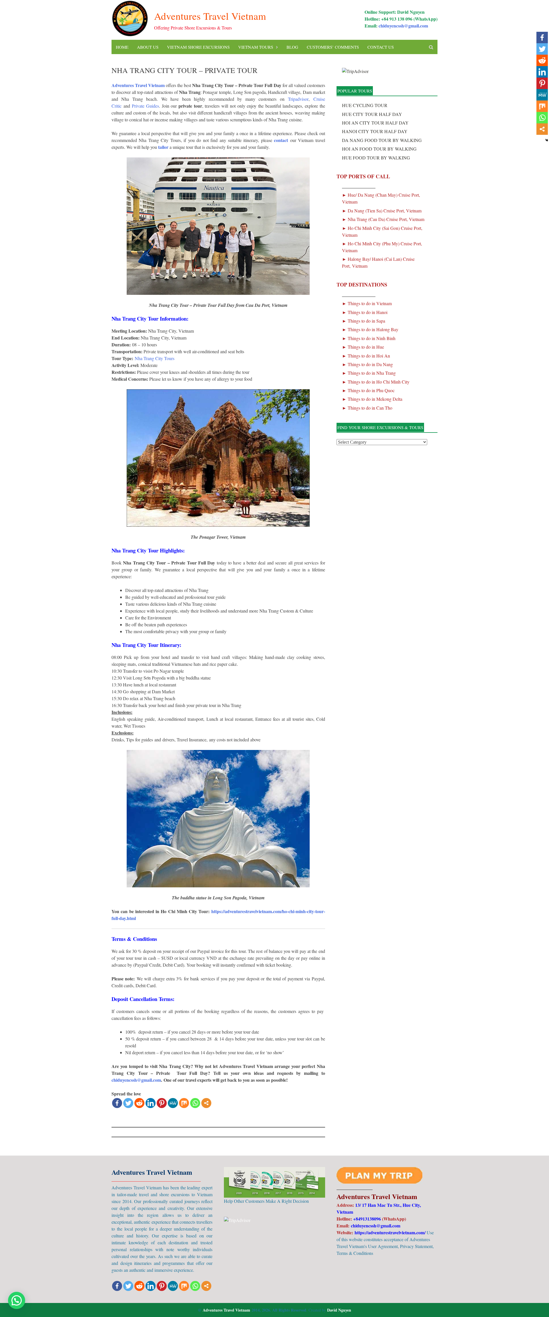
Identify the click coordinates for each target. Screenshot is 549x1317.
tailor (163, 147)
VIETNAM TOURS (255, 47)
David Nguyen (339, 1310)
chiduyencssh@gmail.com (403, 25)
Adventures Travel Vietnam (210, 16)
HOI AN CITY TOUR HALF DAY (375, 123)
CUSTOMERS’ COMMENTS (333, 47)
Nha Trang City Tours (154, 358)
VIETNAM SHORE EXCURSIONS (198, 47)
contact (281, 140)
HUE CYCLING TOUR (364, 105)
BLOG (292, 47)
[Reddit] (139, 1103)
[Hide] (546, 140)
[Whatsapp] (195, 1103)
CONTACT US (380, 47)
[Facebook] (117, 1103)
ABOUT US (147, 47)
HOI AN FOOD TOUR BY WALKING (379, 149)
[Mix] (184, 1103)
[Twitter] (128, 1103)
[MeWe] (173, 1103)
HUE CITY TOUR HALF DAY (372, 114)
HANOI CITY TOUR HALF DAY (374, 131)
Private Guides (145, 106)
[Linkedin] (151, 1103)
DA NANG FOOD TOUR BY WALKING (382, 140)
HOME (122, 47)
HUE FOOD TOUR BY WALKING (376, 158)
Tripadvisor (298, 99)
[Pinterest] (162, 1103)
